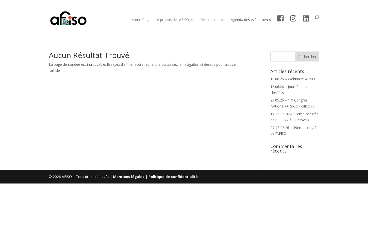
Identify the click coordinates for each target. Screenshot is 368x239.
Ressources (210, 20)
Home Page (140, 20)
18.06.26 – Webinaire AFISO (292, 78)
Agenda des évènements (251, 20)
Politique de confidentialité (173, 176)
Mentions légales (128, 176)
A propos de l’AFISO (173, 20)
